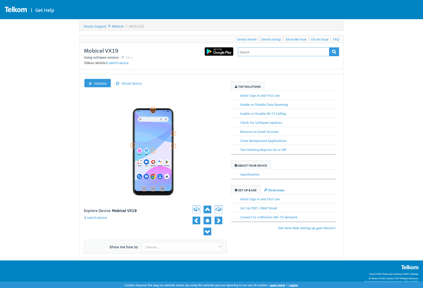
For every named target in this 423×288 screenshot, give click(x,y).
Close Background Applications (263, 140)
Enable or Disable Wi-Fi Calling (263, 113)
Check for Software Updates (261, 122)
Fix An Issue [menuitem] (319, 39)
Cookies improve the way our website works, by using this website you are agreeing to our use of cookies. (196, 285)
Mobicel (118, 26)
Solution (100, 83)
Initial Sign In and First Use (260, 95)
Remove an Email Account (259, 131)
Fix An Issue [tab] (275, 190)
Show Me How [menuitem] (296, 39)
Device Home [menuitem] (247, 39)
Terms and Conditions (393, 273)
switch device (119, 62)
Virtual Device (131, 83)
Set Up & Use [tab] (247, 190)
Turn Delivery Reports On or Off (263, 149)
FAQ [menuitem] (336, 39)
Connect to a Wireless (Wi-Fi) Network (268, 217)
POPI (406, 273)
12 (127, 57)
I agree (293, 285)
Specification (249, 174)
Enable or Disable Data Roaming (264, 104)
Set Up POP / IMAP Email (258, 208)
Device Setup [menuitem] (271, 39)
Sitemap (414, 273)
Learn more (277, 285)
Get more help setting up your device (305, 227)
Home (372, 273)
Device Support (95, 26)
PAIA (379, 273)
